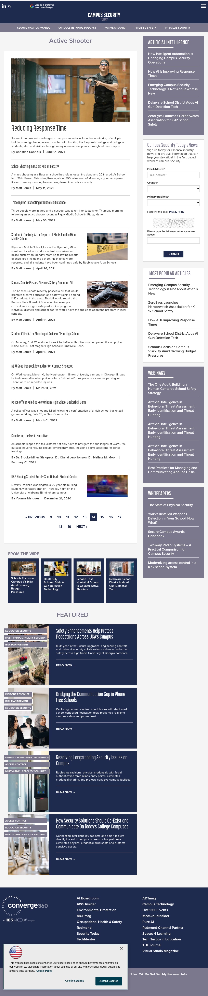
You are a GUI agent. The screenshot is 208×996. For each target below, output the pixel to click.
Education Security (18, 630)
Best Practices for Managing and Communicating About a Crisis (172, 470)
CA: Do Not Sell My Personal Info (163, 974)
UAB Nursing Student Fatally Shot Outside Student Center (44, 477)
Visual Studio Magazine (160, 951)
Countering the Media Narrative (29, 436)
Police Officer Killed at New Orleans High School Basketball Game (48, 403)
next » (82, 527)
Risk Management (16, 644)
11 (67, 517)
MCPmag (84, 916)
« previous (35, 517)
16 (111, 517)
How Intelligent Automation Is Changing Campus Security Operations (170, 58)
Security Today (88, 933)
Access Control (15, 764)
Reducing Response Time (38, 129)
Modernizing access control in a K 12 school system (172, 565)
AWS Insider (86, 904)
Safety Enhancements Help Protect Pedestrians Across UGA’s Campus (84, 634)
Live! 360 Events (155, 910)
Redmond (84, 928)
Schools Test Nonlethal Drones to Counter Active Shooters (88, 584)
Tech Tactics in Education (161, 939)
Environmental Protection (96, 910)
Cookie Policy (44, 970)
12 (76, 517)
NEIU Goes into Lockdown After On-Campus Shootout (42, 367)
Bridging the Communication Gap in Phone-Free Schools (91, 697)
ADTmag (149, 898)
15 (102, 517)
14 (93, 517)
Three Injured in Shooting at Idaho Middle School (38, 203)
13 (85, 517)
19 (69, 527)
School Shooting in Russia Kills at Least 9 (35, 167)
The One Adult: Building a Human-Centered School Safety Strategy (172, 388)
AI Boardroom (88, 898)
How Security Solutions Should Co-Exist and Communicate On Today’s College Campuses (92, 824)
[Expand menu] (203, 7)
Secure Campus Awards (33, 27)
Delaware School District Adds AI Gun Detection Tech (120, 584)
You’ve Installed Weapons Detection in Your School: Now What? (171, 518)
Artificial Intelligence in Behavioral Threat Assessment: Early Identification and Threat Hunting (171, 408)
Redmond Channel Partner (162, 928)
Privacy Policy (176, 211)
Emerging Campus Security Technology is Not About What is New (173, 89)
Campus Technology (158, 904)
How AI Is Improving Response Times (171, 73)
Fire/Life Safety (146, 27)
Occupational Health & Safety (99, 922)
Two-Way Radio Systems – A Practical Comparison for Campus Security (169, 549)
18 (60, 527)
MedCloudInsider (155, 916)
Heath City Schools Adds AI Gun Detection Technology (54, 584)
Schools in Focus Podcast (77, 27)
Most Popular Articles (170, 274)
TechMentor (86, 939)
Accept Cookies (109, 981)
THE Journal (151, 945)
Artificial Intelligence (168, 43)
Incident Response (17, 694)
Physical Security (178, 27)
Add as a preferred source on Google (44, 6)
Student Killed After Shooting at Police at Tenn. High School (45, 334)
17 (119, 517)
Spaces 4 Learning (156, 933)
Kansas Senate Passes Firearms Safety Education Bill (42, 283)
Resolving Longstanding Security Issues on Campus (91, 761)
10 (59, 517)
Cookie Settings (74, 980)
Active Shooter (116, 27)
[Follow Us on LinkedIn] (4, 7)
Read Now (64, 665)
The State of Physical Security (170, 505)
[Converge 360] (25, 906)
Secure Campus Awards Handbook (166, 534)
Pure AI (148, 922)
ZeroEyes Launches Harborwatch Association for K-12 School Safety (173, 120)
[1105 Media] (19, 920)
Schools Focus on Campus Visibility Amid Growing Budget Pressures (22, 585)
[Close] (121, 948)
